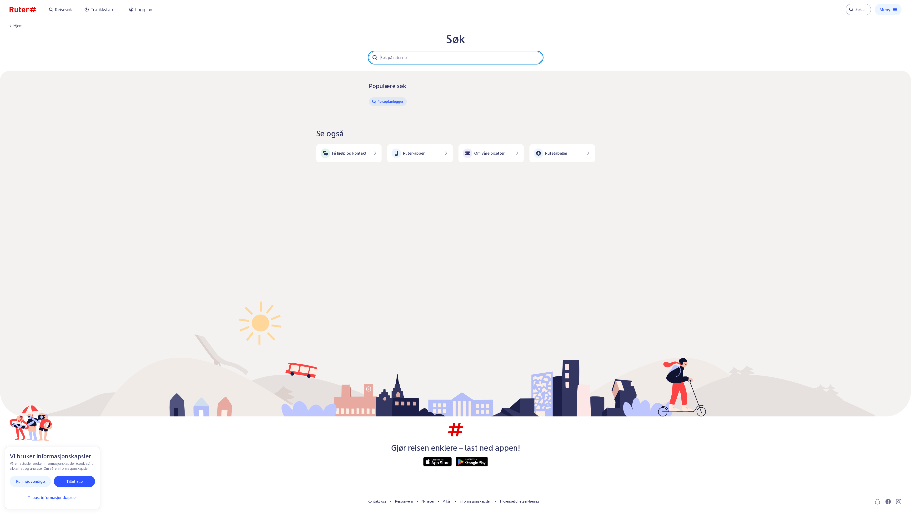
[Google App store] (472, 461)
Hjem (17, 25)
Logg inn (143, 9)
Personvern (404, 501)
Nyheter (428, 501)
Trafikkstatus (103, 9)
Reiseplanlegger (390, 101)
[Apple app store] (437, 461)
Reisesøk (63, 9)
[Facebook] (888, 501)
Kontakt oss (377, 501)
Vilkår (447, 501)
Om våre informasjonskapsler (66, 468)
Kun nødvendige (30, 481)
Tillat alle (74, 481)
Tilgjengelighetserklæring (519, 501)
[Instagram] (898, 501)
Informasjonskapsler (475, 501)
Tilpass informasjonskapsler (52, 497)
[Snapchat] (878, 501)
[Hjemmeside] (23, 9)
